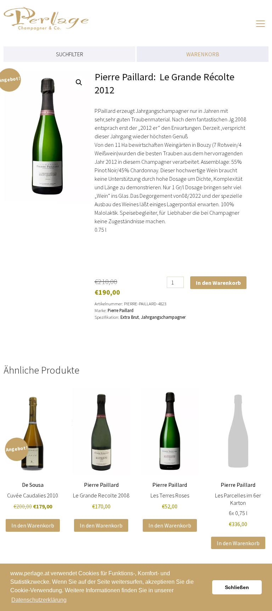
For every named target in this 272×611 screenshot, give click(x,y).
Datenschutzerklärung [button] (39, 600)
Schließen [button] (237, 587)
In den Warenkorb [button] (32, 525)
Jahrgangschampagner (163, 317)
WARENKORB (202, 54)
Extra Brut (129, 317)
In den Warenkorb (218, 282)
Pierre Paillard (121, 310)
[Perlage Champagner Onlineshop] (53, 15)
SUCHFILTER (69, 54)
